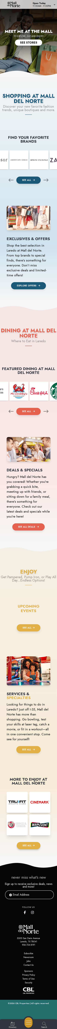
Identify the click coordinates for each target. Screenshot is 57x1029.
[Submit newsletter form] (48, 895)
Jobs (29, 961)
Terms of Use (28, 978)
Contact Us (29, 965)
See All (27, 180)
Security (28, 982)
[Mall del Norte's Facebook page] (25, 912)
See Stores (28, 43)
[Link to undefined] (19, 160)
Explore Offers (26, 285)
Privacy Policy (28, 974)
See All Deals (26, 526)
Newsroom (28, 957)
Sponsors (28, 971)
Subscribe (28, 953)
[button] (44, 4)
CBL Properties (22, 1003)
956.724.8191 (28, 944)
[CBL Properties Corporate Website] (28, 990)
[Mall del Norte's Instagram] (32, 912)
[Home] (14, 4)
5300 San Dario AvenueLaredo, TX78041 (28, 940)
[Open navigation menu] (28, 1022)
